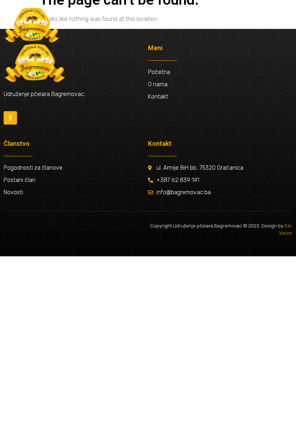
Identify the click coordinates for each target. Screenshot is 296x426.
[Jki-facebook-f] (10, 118)
